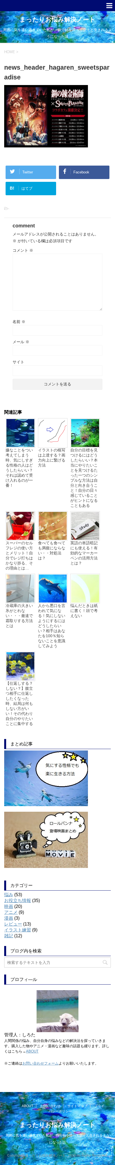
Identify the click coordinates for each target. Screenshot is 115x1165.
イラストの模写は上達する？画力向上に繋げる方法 (51, 457)
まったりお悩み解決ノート (57, 19)
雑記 (8, 935)
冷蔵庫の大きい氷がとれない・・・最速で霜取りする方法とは (19, 615)
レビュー (13, 924)
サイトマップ (77, 1106)
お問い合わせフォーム (40, 1063)
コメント (23, 250)
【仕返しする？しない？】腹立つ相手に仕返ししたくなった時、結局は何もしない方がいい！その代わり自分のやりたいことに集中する (19, 703)
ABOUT (32, 1051)
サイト (18, 362)
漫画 (8, 918)
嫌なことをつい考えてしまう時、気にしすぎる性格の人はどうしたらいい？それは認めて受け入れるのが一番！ (19, 468)
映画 (8, 906)
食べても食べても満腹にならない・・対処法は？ (51, 550)
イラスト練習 (17, 930)
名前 (19, 321)
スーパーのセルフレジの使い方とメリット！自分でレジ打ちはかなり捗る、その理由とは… (19, 555)
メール (21, 342)
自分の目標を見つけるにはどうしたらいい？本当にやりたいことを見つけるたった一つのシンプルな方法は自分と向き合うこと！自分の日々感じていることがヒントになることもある (84, 478)
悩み (8, 894)
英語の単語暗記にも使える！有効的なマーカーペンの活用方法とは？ (84, 553)
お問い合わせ (50, 1106)
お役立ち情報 (17, 900)
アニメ (11, 912)
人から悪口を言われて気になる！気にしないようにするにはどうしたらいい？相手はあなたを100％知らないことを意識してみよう (51, 625)
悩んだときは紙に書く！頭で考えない (84, 610)
